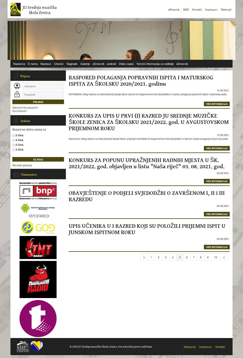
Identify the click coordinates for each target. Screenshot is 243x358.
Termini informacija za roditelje (155, 64)
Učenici (58, 64)
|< (144, 257)
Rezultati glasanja (22, 165)
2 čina (19, 135)
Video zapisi (126, 64)
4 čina (19, 140)
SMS (186, 9)
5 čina (19, 145)
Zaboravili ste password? (25, 107)
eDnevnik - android (104, 64)
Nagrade (72, 64)
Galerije (85, 64)
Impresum (211, 9)
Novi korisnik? (19, 110)
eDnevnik (173, 9)
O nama (33, 64)
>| (224, 257)
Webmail (226, 9)
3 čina (19, 149)
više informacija (217, 104)
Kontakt (196, 9)
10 (215, 257)
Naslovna (19, 64)
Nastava (45, 64)
